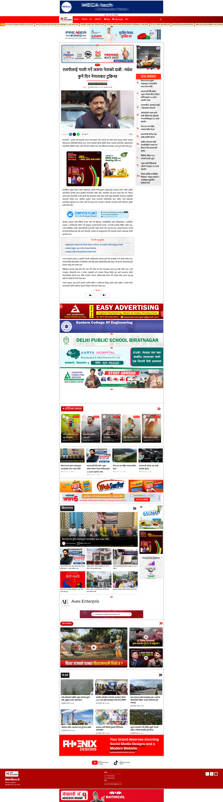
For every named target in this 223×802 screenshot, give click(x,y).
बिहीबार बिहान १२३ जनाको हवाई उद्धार (173, 24)
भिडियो (107, 19)
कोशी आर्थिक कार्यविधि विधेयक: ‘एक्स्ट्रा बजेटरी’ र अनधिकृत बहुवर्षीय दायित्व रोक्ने (150, 178)
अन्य (126, 19)
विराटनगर (84, 19)
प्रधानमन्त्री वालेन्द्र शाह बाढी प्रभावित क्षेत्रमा (110, 24)
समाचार (76, 19)
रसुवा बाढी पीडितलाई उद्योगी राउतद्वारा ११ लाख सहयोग (199, 24)
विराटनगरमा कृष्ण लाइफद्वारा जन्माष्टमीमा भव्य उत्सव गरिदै (149, 83)
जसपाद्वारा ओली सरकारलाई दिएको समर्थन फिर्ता (80, 251)
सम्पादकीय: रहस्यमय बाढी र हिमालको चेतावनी (20, 24)
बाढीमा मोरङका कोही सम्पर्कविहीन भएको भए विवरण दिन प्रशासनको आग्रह (143, 24)
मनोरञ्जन (98, 19)
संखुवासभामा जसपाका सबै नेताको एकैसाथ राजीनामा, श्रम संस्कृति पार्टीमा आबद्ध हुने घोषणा (94, 244)
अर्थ (90, 19)
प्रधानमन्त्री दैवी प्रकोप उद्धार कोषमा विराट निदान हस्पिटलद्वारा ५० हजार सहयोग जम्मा (150, 96)
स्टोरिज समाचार (117, 19)
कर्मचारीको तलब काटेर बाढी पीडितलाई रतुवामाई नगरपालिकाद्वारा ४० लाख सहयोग (55, 24)
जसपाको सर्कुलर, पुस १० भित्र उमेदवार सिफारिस (80, 248)
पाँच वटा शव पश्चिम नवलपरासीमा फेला (88, 24)
